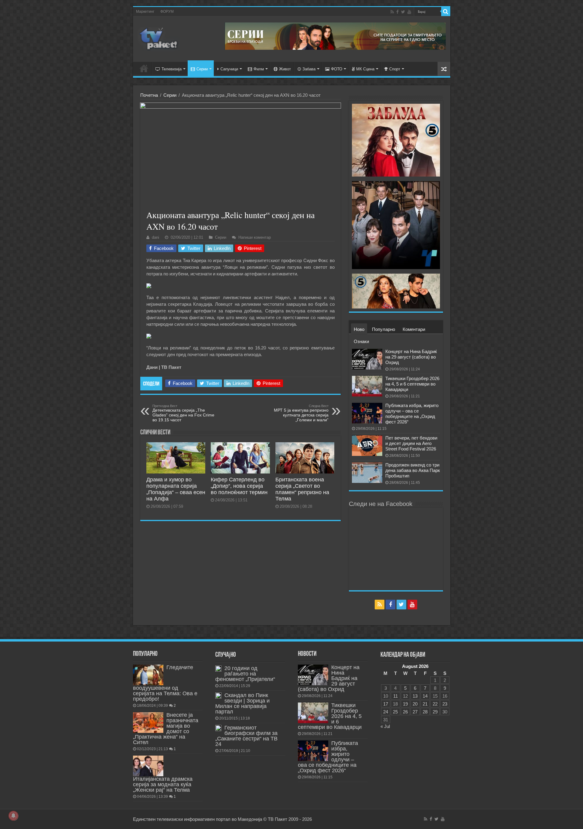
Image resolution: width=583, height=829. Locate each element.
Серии (202, 69)
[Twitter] (403, 11)
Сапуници (229, 69)
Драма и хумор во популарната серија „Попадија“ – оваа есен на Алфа (175, 489)
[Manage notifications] (13, 816)
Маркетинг (145, 11)
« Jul (385, 726)
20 (415, 703)
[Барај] (445, 11)
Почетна (149, 95)
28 (425, 711)
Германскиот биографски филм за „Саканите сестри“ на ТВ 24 (246, 736)
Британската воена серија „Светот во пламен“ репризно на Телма (302, 489)
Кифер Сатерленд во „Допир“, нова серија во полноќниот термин (239, 486)
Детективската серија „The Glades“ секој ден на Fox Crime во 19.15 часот (183, 413)
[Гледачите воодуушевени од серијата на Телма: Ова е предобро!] (148, 675)
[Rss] (392, 11)
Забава (308, 69)
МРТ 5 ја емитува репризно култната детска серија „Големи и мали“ (301, 413)
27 (415, 711)
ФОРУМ (167, 11)
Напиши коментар (254, 237)
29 (435, 711)
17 (385, 703)
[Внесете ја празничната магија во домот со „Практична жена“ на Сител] (148, 722)
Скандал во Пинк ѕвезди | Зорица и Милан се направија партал (242, 703)
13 (415, 696)
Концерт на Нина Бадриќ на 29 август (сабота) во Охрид (411, 357)
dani (155, 237)
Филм (259, 69)
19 (405, 703)
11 (395, 696)
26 (405, 711)
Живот (285, 69)
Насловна (144, 68)
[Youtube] (409, 11)
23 (444, 703)
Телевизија (172, 69)
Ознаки (361, 341)
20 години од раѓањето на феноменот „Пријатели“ (245, 673)
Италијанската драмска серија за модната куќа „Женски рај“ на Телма (163, 784)
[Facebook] (397, 11)
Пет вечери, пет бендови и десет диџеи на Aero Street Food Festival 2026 (411, 443)
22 (435, 703)
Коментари (414, 329)
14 (425, 696)
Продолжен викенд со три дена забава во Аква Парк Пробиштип (412, 470)
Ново (359, 329)
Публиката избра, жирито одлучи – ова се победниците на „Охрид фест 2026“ (411, 413)
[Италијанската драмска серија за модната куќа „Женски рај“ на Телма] (148, 766)
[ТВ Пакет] (159, 38)
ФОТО (336, 69)
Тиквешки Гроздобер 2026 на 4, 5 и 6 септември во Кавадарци (412, 384)
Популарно (383, 329)
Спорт (394, 69)
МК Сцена (365, 69)
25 (395, 711)
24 (385, 711)
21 (425, 703)
